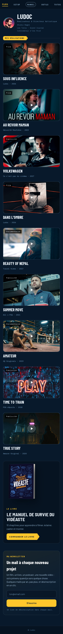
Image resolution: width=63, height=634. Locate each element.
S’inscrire (32, 603)
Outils (44, 4)
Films (5, 4)
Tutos (57, 4)
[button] (31, 64)
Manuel (31, 4)
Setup (17, 4)
